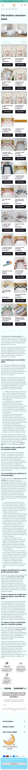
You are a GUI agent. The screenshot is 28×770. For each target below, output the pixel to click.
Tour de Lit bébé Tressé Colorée (19, 271)
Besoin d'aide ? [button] (9, 727)
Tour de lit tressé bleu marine (6, 176)
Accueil (2, 9)
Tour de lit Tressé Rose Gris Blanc (19, 59)
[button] (2, 5)
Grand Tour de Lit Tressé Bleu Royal (6, 318)
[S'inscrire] (25, 705)
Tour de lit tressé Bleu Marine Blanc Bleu (19, 200)
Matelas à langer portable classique (20, 318)
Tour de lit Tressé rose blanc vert (6, 224)
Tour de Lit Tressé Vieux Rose (19, 248)
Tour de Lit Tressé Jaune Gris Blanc (19, 176)
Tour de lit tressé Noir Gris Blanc (20, 295)
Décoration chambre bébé (11, 9)
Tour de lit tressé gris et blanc (7, 106)
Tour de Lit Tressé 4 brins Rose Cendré (7, 248)
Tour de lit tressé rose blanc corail (6, 129)
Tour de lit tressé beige (6, 82)
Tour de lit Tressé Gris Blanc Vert (19, 82)
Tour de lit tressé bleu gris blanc (19, 106)
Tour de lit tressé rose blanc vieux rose (7, 153)
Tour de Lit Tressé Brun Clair (19, 153)
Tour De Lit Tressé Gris (19, 224)
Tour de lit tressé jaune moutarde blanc (6, 291)
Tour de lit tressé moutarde (19, 129)
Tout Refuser (14, 766)
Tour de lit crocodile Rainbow (7, 271)
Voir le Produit (7, 64)
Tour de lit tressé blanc (6, 59)
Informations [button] (8, 721)
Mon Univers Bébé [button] (10, 732)
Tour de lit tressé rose (6, 200)
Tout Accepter (14, 763)
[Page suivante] (23, 330)
